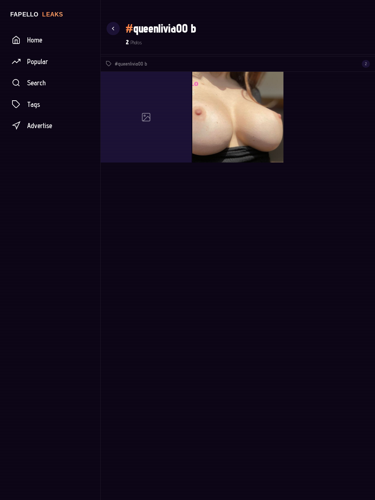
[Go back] (113, 28)
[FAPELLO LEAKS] (50, 14)
